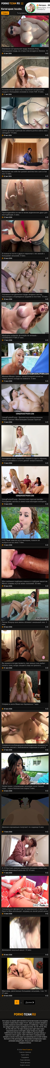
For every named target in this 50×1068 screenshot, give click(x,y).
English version (25, 1065)
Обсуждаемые (42, 13)
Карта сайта (25, 1055)
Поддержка (25, 1057)
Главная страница (25, 1052)
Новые (5, 13)
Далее (28, 1002)
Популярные (22, 13)
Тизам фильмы (25, 1062)
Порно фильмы (25, 1060)
